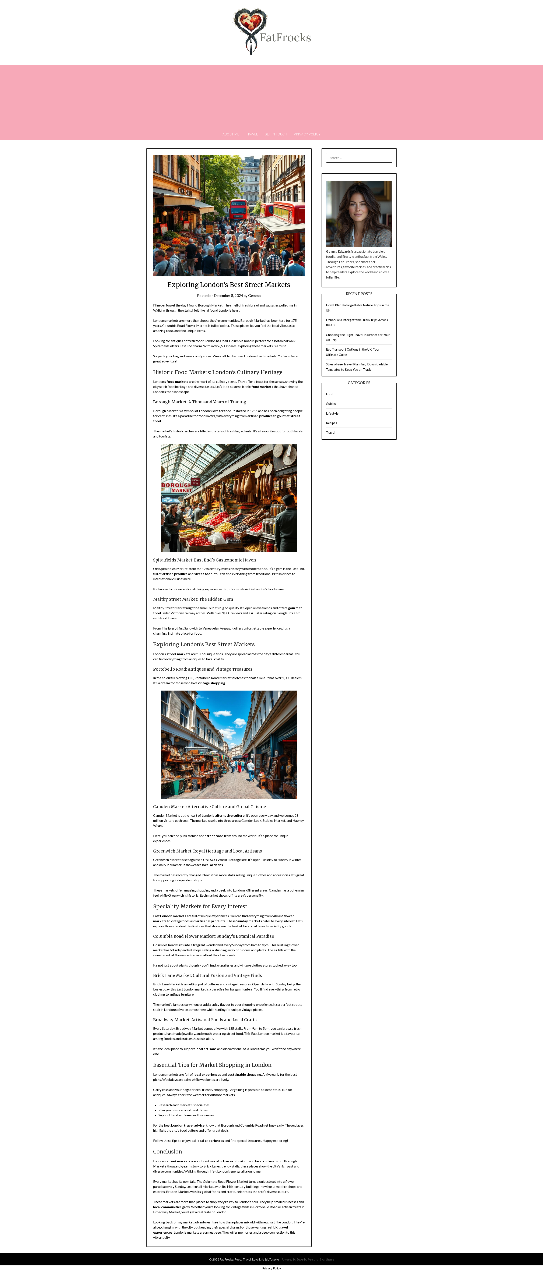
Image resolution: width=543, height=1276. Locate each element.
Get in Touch (276, 134)
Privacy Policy (307, 134)
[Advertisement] (271, 96)
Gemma (254, 295)
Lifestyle (332, 413)
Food (329, 394)
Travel (252, 134)
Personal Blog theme (321, 1259)
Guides (331, 403)
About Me (231, 134)
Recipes (331, 423)
